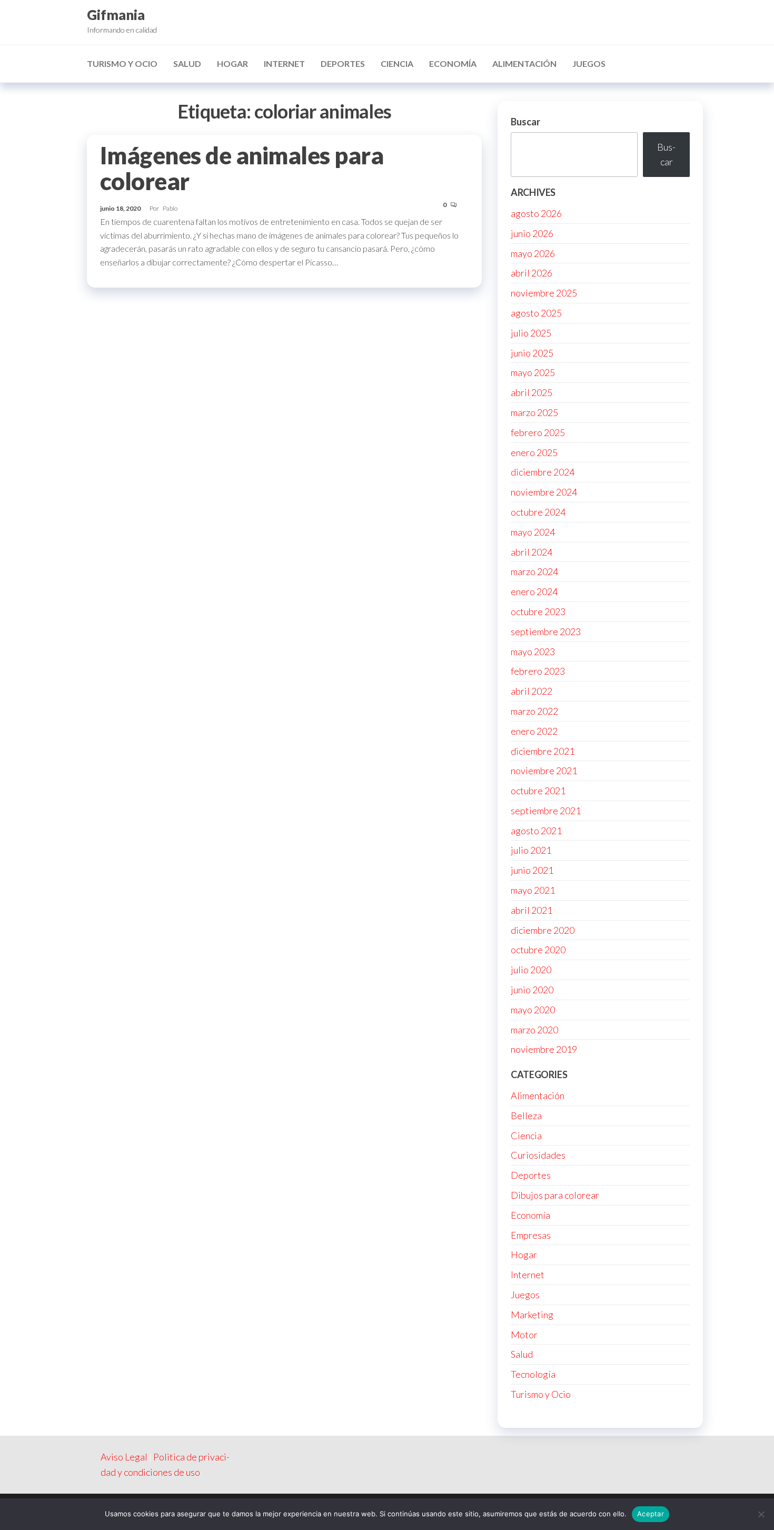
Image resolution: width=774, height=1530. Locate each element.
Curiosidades (538, 1155)
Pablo (170, 208)
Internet (284, 63)
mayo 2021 (533, 890)
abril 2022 (531, 691)
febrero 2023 (538, 671)
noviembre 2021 (544, 770)
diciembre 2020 (542, 930)
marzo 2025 (534, 412)
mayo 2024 (533, 532)
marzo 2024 (534, 571)
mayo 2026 (533, 253)
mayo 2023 (533, 651)
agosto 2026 (536, 213)
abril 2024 (531, 552)
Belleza (526, 1115)
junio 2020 (532, 989)
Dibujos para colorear (555, 1195)
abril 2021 (531, 910)
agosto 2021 (536, 830)
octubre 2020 (538, 949)
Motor (524, 1334)
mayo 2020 (533, 1009)
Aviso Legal (124, 1457)
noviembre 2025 (544, 293)
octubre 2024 (538, 512)
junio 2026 (532, 233)
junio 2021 (532, 870)
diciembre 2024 (542, 472)
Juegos (589, 63)
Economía (453, 63)
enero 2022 (534, 731)
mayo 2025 (533, 372)
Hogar (232, 63)
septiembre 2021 (546, 810)
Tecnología (533, 1374)
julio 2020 (531, 969)
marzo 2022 (534, 711)
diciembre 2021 (542, 751)
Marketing (532, 1314)
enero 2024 (534, 591)
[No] (761, 1514)
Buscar (525, 121)
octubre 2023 (538, 611)
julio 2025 (531, 333)
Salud (187, 63)
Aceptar (650, 1513)
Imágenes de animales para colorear (241, 168)
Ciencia (397, 63)
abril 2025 (531, 392)
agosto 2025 (536, 313)
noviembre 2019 (544, 1049)
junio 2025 (532, 353)
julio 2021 (531, 850)
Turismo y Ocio (122, 63)
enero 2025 (534, 452)
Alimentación (524, 63)
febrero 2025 (538, 432)
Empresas (531, 1235)
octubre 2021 (538, 790)
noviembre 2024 (544, 492)
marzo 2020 (534, 1029)
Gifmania (116, 14)
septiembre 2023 (546, 631)
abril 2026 (531, 273)
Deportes (343, 63)
